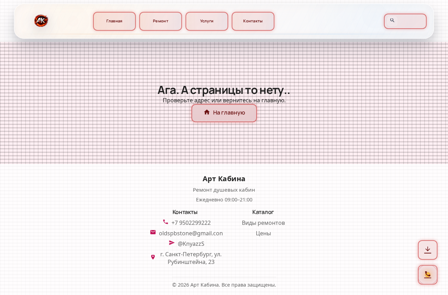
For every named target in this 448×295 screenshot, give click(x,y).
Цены (263, 233)
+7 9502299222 (191, 223)
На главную (224, 113)
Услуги (207, 21)
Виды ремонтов (263, 223)
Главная (114, 21)
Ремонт (160, 21)
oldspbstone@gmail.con (191, 233)
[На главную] (40, 21)
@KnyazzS (191, 244)
